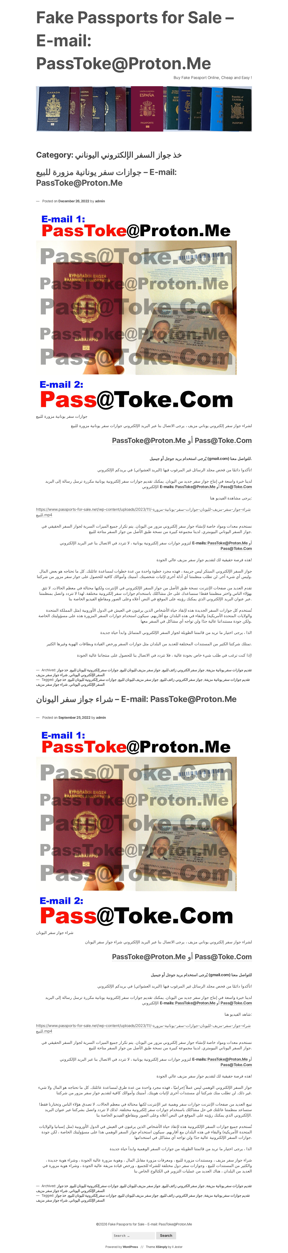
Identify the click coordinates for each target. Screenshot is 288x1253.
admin (100, 201)
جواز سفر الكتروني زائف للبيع (183, 670)
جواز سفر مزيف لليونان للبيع (140, 670)
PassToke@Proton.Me (149, 440)
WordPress (130, 1247)
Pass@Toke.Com (223, 440)
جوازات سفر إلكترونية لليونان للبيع (94, 670)
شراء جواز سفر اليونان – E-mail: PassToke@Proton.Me (136, 699)
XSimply (161, 1247)
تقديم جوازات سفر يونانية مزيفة (229, 670)
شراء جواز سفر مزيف (52, 675)
